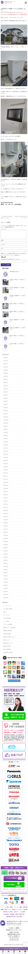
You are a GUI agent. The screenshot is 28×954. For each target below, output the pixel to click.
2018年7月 (5, 575)
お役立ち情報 (19, 916)
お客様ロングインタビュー (17, 909)
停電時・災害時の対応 (19, 914)
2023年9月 (5, 423)
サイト (2, 248)
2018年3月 (5, 585)
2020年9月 (5, 519)
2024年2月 (5, 410)
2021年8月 (5, 494)
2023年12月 (5, 416)
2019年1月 (5, 563)
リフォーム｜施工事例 (7, 624)
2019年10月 (5, 538)
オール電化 (6, 907)
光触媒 (20, 907)
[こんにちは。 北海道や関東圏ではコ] (23, 672)
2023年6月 (5, 432)
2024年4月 (5, 404)
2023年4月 (5, 438)
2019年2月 (5, 560)
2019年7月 (5, 547)
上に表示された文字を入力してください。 (11, 259)
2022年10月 (5, 457)
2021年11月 (5, 485)
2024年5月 (5, 401)
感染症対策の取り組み (10, 916)
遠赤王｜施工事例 (7, 649)
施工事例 (25, 909)
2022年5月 (5, 469)
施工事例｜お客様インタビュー (14, 14)
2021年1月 (5, 507)
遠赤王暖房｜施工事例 (7, 652)
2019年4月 (5, 554)
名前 (2, 240)
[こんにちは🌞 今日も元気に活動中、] (14, 667)
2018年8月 (5, 572)
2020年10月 (5, 516)
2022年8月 (5, 463)
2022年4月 (5, 473)
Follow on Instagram (15, 680)
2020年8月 (5, 522)
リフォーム (16, 907)
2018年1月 (5, 591)
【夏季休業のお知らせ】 (14, 271)
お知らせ (5, 611)
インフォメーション (4, 14)
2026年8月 (5, 357)
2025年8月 (5, 370)
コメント (3, 229)
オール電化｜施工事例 (7, 608)
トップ (2, 907)
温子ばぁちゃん (6, 640)
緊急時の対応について (7, 643)
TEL (3, 953)
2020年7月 (5, 526)
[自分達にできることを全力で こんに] (9, 672)
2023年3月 (5, 441)
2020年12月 (5, 510)
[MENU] (25, 2)
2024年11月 (5, 388)
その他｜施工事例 (7, 618)
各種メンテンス (8, 909)
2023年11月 (5, 420)
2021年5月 (5, 504)
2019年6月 (5, 550)
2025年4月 (5, 376)
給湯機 (2, 909)
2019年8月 (5, 544)
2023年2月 (5, 445)
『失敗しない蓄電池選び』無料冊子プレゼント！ (14, 948)
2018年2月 (5, 588)
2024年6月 (5, 398)
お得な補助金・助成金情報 (9, 914)
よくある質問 (22, 911)
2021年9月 (5, 491)
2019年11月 (5, 535)
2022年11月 (5, 454)
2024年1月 (5, 413)
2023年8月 (5, 426)
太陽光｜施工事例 (7, 633)
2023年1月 (5, 448)
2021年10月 (5, 488)
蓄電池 (11, 907)
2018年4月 (5, 582)
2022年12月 (5, 451)
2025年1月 (5, 382)
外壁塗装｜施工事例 (7, 630)
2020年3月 (5, 532)
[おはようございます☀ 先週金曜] (14, 663)
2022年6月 (5, 466)
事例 (14, 953)
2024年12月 (5, 385)
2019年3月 (5, 557)
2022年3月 (5, 476)
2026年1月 (5, 363)
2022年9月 (5, 460)
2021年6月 (5, 501)
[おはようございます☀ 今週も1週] (23, 663)
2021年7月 (5, 498)
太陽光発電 (25, 907)
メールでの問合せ (11, 878)
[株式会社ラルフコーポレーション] (8, 2)
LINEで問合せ (11, 884)
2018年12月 (5, 566)
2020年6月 (5, 529)
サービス (8, 953)
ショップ (19, 953)
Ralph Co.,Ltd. (12, 944)
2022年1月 (5, 479)
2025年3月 (5, 379)
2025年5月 (5, 373)
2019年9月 (5, 541)
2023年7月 (5, 429)
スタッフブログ (6, 615)
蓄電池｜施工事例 (24, 14)
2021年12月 (5, 482)
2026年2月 (5, 360)
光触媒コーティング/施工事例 (9, 627)
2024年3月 (5, 407)
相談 (25, 953)
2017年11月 (5, 597)
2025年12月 (5, 367)
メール (3, 244)
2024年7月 (5, 395)
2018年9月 (5, 569)
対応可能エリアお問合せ (8, 911)
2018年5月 (5, 579)
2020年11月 (5, 513)
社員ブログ (16, 911)
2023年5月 (5, 435)
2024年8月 (5, 391)
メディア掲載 (6, 621)
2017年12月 (5, 594)
